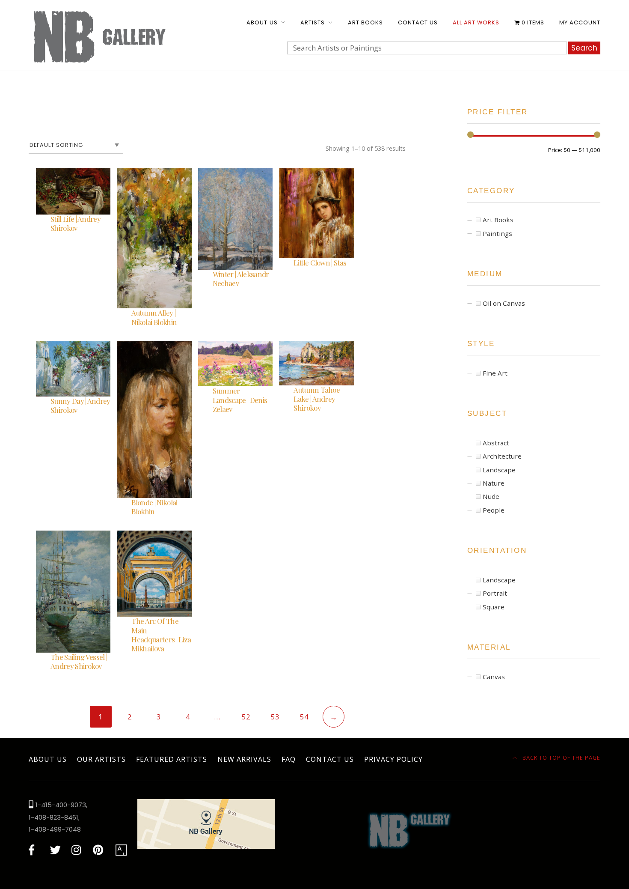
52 (246, 717)
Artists (312, 22)
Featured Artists (171, 759)
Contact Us (418, 22)
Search (584, 48)
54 (304, 717)
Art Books (365, 22)
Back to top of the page (560, 757)
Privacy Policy (393, 759)
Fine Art (495, 373)
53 (275, 717)
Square (493, 607)
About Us (261, 22)
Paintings (497, 233)
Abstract (496, 443)
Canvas (494, 676)
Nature (493, 483)
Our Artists (101, 759)
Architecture (502, 456)
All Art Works (476, 22)
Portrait (495, 593)
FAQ (289, 759)
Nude (491, 496)
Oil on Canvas (504, 303)
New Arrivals (244, 759)
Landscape (499, 469)
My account (579, 22)
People (493, 510)
